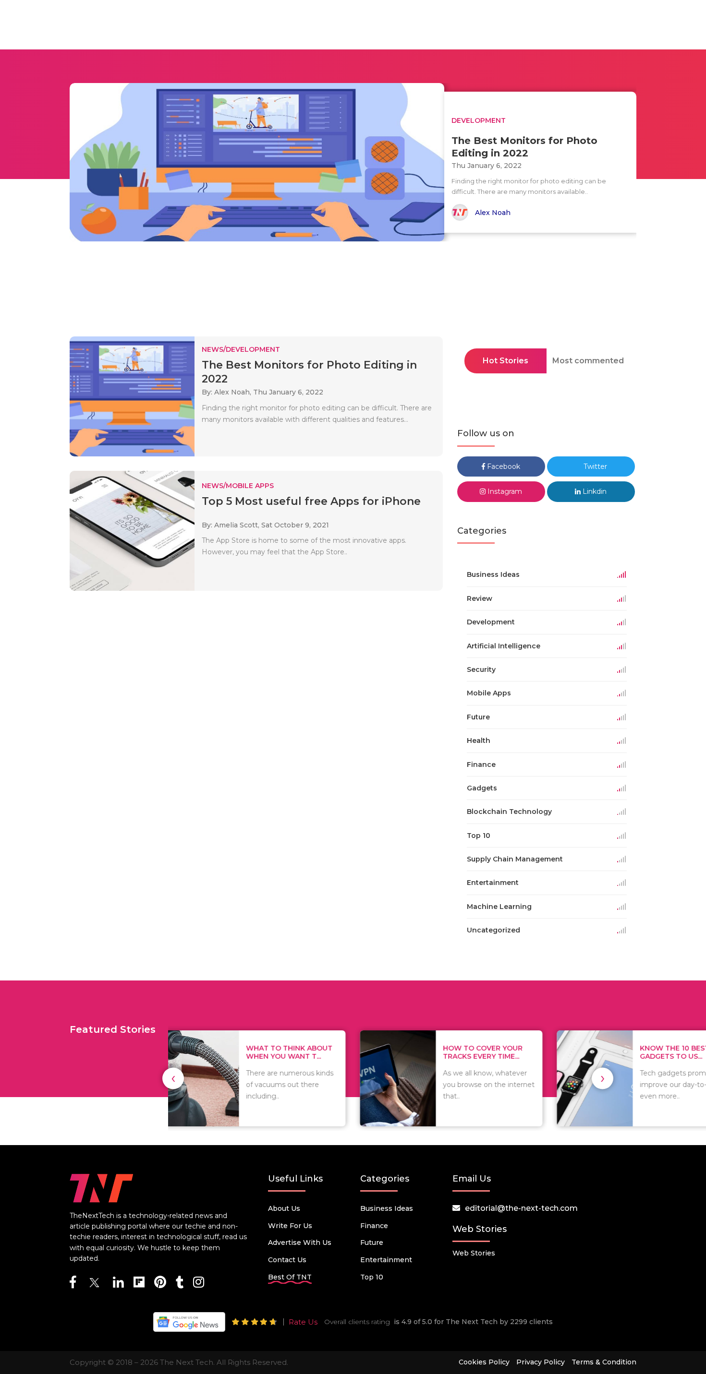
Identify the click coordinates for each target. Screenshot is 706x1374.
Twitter (594, 466)
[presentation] (173, 1078)
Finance (374, 1225)
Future (371, 1242)
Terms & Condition (604, 1362)
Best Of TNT (290, 1277)
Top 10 (371, 1277)
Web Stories (473, 1253)
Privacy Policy (540, 1362)
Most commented (588, 360)
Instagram (504, 491)
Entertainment (386, 1259)
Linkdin (594, 491)
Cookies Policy (484, 1362)
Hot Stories (505, 360)
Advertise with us (299, 1242)
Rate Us (303, 1321)
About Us (284, 1208)
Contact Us (287, 1259)
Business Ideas (386, 1208)
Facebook (502, 466)
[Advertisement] (353, 291)
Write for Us (290, 1225)
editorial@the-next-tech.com (521, 1208)
